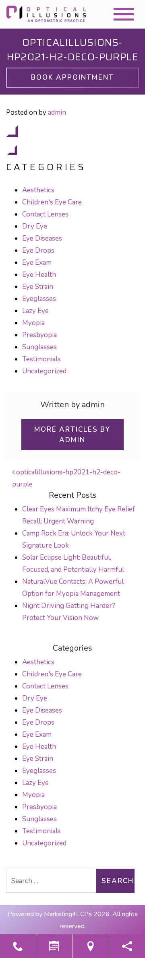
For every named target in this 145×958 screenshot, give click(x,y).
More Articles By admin (72, 435)
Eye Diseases (42, 238)
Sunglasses (39, 347)
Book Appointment (72, 77)
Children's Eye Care (52, 202)
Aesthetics (38, 190)
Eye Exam (37, 262)
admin (57, 112)
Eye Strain (37, 286)
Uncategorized (44, 371)
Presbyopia (39, 335)
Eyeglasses (39, 298)
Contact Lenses (45, 214)
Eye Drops (38, 250)
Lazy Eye (35, 310)
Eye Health (39, 274)
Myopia (33, 323)
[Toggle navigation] (124, 14)
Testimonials (41, 359)
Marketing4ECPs (68, 914)
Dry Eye (34, 226)
